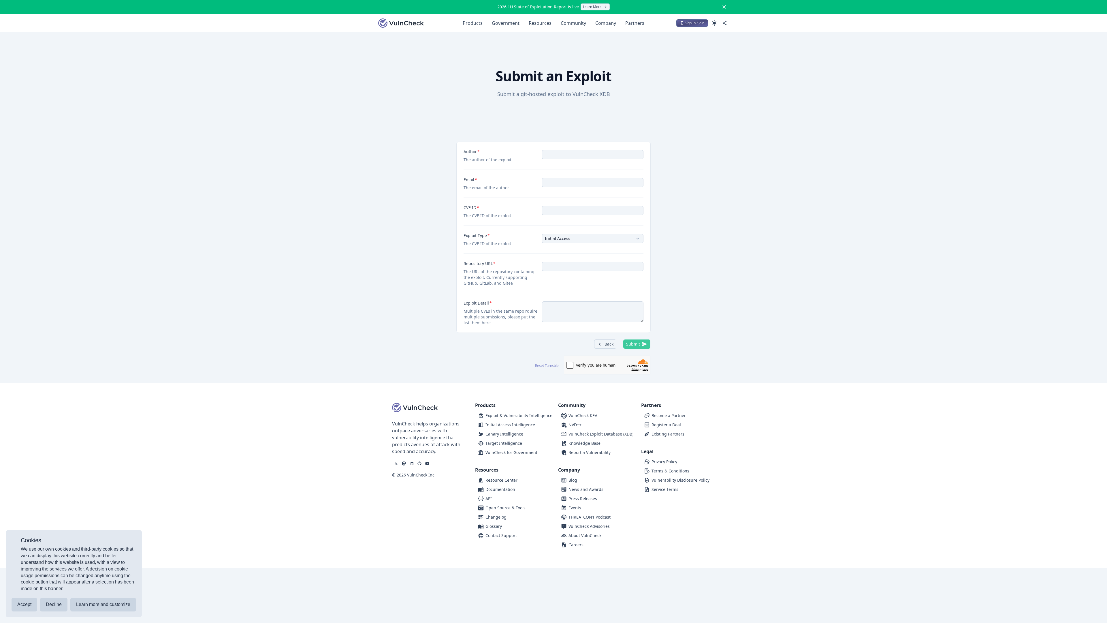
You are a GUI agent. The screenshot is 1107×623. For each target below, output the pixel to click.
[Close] (724, 7)
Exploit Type (475, 235)
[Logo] (401, 23)
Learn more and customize (103, 604)
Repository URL (478, 263)
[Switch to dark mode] (714, 23)
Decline (54, 604)
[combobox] (592, 238)
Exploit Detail (476, 303)
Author (470, 151)
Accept (24, 604)
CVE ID (470, 207)
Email (469, 179)
